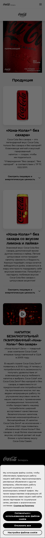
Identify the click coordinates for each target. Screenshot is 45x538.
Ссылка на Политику (24, 506)
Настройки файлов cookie (22, 532)
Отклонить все (22, 525)
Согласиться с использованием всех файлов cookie (23, 516)
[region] (22, 501)
